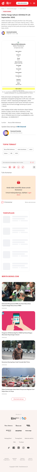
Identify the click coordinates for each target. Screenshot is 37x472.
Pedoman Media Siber (22, 459)
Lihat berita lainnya (18, 399)
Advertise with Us (29, 438)
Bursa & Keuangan (12, 8)
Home (2, 8)
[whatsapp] (18, 167)
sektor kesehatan (22, 149)
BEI (11, 153)
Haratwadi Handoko (11, 32)
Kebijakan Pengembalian (7, 459)
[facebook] (9, 167)
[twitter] (14, 167)
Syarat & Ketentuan (30, 459)
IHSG (16, 153)
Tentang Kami (18, 438)
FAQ (14, 442)
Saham (6, 153)
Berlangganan (22, 3)
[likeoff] (33, 162)
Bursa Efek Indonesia (9, 149)
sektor (30, 149)
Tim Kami (21, 442)
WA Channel (21, 127)
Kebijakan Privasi (14, 459)
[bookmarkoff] (34, 167)
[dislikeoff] (31, 162)
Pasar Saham (23, 8)
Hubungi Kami (7, 438)
